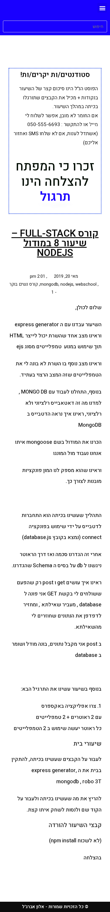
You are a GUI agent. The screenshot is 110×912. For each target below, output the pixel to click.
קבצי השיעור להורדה (75, 825)
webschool (86, 284)
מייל (93, 124)
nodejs (66, 284)
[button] (102, 8)
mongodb (49, 284)
